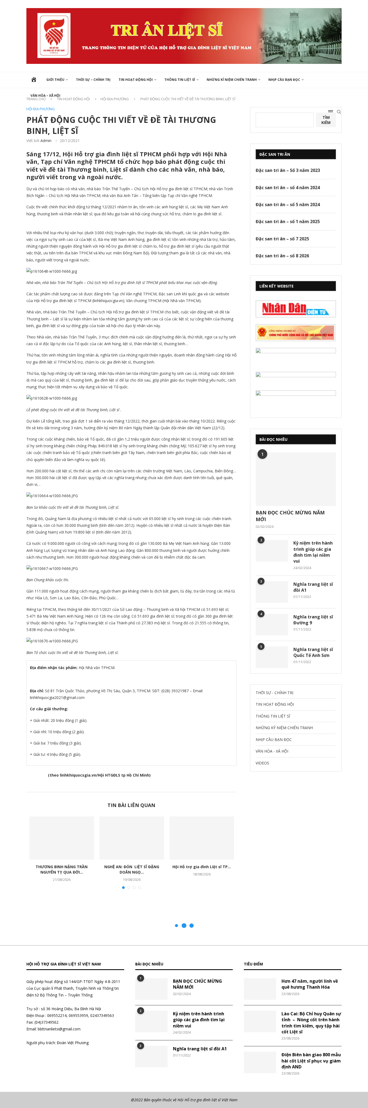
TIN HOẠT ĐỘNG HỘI (136, 79)
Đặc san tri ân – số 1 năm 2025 (288, 221)
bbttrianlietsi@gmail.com (59, 1028)
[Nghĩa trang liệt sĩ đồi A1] (272, 592)
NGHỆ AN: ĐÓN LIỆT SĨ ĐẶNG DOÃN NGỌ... (131, 869)
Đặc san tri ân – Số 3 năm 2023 (288, 170)
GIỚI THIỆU (55, 79)
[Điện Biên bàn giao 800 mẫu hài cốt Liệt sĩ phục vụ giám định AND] (260, 1062)
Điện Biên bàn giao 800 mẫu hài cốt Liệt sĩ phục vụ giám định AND (311, 1061)
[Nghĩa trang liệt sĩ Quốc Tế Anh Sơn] (272, 657)
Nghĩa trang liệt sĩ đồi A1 (313, 587)
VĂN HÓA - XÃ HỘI (272, 751)
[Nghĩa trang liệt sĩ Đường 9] (272, 624)
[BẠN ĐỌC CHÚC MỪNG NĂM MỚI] (296, 479)
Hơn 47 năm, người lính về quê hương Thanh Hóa (310, 984)
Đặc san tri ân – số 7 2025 (282, 239)
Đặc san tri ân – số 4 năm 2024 (288, 188)
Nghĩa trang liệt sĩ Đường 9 (313, 620)
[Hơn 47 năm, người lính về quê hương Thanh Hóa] (260, 989)
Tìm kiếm (326, 120)
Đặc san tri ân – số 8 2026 (282, 256)
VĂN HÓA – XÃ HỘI (45, 95)
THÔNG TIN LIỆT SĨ (179, 79)
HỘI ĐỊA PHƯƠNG (40, 109)
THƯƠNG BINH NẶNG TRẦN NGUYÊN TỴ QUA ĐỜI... (62, 869)
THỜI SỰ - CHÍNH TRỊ (274, 692)
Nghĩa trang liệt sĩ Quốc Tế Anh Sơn (313, 652)
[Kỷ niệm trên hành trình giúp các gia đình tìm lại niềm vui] (272, 551)
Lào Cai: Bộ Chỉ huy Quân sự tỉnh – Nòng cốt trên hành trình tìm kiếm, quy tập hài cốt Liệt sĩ (311, 1023)
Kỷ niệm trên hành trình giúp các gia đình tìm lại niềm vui (313, 552)
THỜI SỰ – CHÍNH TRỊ (93, 79)
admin (45, 140)
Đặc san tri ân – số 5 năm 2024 (288, 204)
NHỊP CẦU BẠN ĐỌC (284, 79)
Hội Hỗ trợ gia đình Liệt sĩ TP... (201, 866)
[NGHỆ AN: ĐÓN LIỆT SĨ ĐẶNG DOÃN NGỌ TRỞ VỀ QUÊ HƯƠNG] (131, 838)
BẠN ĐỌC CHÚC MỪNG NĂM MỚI (290, 515)
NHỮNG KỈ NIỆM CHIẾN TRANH (232, 79)
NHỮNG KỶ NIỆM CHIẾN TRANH (284, 727)
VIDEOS (262, 763)
